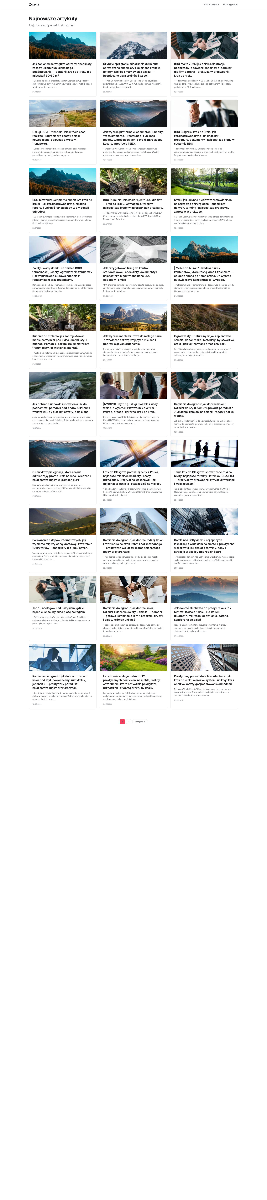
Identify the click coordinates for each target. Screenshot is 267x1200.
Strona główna (230, 4)
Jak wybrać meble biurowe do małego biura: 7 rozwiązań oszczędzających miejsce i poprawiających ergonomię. (132, 340)
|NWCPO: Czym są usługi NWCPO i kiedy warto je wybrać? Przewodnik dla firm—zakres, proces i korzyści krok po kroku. (130, 408)
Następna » (140, 722)
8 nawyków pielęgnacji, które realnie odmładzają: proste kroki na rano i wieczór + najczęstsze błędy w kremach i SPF (61, 476)
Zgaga (34, 4)
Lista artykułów (211, 4)
